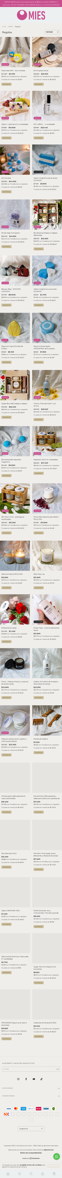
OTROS (10, 26)
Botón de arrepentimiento (31, 1153)
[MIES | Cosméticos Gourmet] (8, 1173)
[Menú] (19, 1173)
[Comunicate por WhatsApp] (56, 1156)
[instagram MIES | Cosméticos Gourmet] (18, 1079)
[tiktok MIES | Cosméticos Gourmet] (41, 1079)
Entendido (53, 1166)
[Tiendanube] (31, 1159)
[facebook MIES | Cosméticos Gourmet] (26, 1079)
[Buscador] (31, 1173)
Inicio (4, 26)
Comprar (6, 84)
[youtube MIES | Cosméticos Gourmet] (34, 1079)
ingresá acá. (49, 1150)
